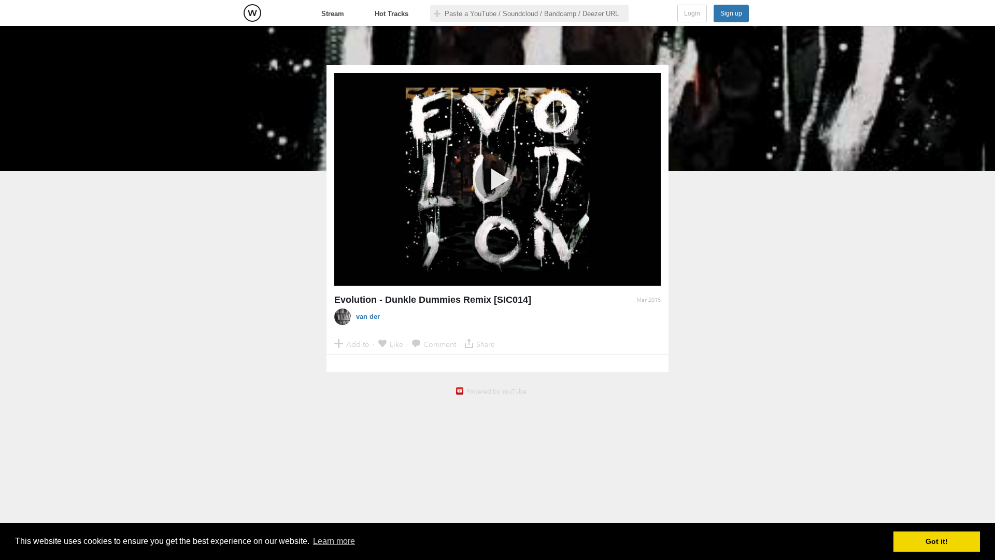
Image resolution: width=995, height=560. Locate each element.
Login (692, 13)
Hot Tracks (391, 14)
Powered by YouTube (496, 391)
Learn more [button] (334, 541)
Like (396, 344)
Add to (357, 344)
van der (368, 316)
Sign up (731, 13)
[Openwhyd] (252, 13)
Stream (332, 14)
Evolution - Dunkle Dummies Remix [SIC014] (432, 300)
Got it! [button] (937, 541)
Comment (439, 344)
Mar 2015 (648, 300)
